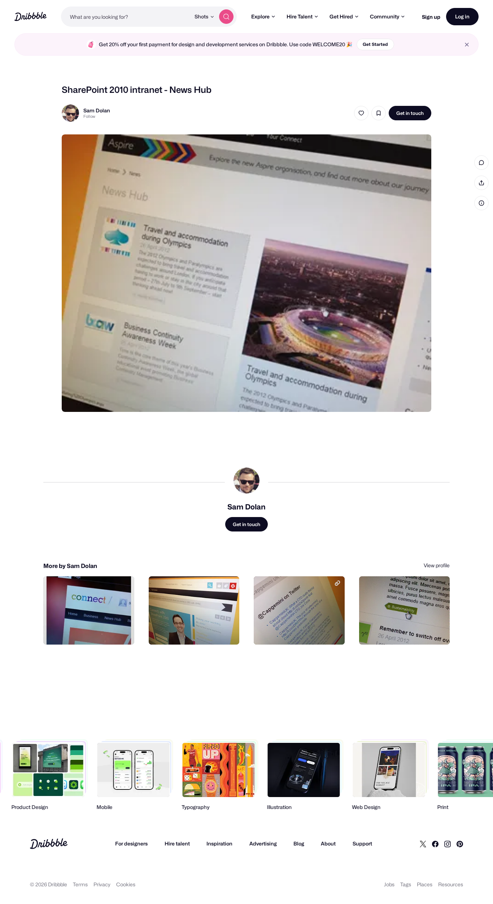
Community (384, 16)
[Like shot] (361, 113)
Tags (405, 884)
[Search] (226, 16)
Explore (260, 16)
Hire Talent (300, 16)
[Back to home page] (30, 16)
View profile (437, 565)
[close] (466, 44)
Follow (89, 116)
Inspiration (219, 843)
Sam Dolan (96, 110)
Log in (462, 16)
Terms (80, 884)
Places (424, 884)
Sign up (431, 17)
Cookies (125, 884)
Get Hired (341, 16)
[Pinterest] (460, 843)
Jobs (389, 884)
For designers (131, 843)
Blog (298, 843)
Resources (450, 884)
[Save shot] (378, 113)
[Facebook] (435, 843)
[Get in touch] (92, 631)
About (328, 843)
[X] (423, 843)
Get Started (375, 44)
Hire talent (177, 843)
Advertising (263, 843)
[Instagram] (447, 843)
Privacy (101, 884)
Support (362, 843)
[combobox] (125, 16)
